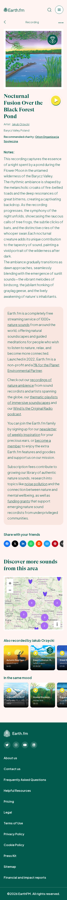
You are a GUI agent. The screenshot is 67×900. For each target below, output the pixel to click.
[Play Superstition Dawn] (62, 690)
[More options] (61, 22)
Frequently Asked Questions (29, 780)
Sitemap (14, 866)
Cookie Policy (18, 845)
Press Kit (14, 856)
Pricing (13, 801)
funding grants (18, 501)
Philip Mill (11, 700)
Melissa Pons (38, 700)
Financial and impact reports (29, 877)
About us (14, 758)
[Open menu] (59, 10)
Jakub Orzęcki (20, 124)
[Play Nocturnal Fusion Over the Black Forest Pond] (56, 101)
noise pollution (35, 484)
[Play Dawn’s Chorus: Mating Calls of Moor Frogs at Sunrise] (35, 653)
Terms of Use (17, 823)
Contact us (16, 769)
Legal (12, 812)
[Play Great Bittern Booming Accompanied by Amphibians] (62, 653)
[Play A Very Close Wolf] (9, 690)
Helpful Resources (21, 790)
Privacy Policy (18, 834)
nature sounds (18, 324)
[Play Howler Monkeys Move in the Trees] (35, 690)
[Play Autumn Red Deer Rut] (9, 653)
